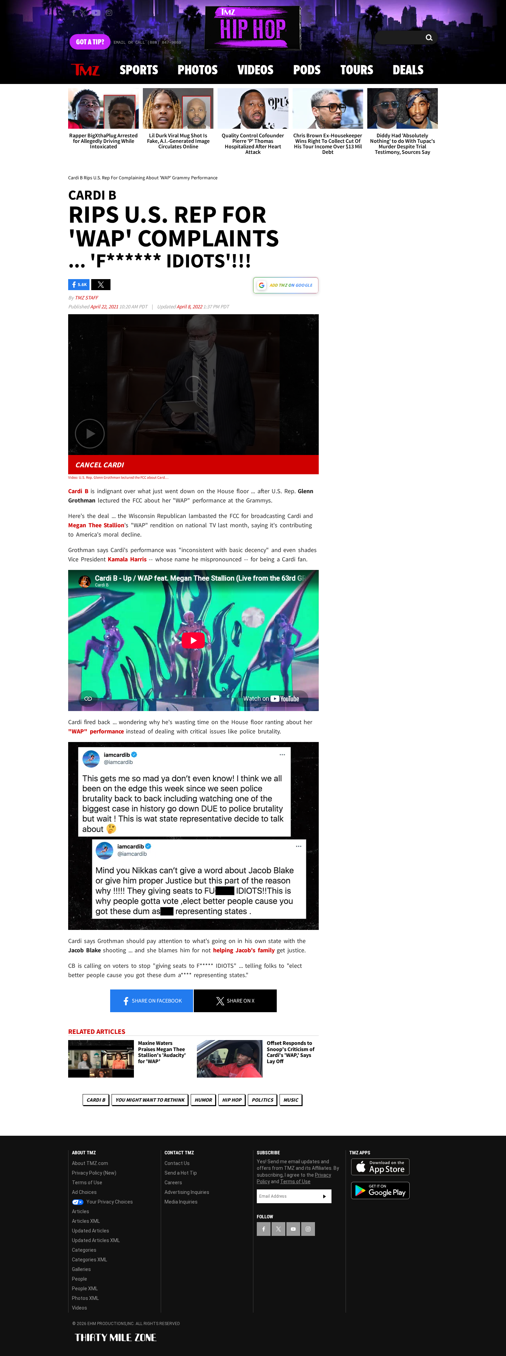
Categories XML (89, 1259)
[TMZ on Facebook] (74, 13)
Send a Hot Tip (181, 1173)
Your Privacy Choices (109, 1202)
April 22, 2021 (104, 306)
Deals (408, 70)
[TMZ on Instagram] (109, 13)
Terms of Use (87, 1182)
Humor (203, 1100)
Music (290, 1100)
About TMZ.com (90, 1163)
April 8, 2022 (190, 306)
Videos (255, 70)
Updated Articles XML (96, 1240)
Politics (262, 1100)
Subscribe (324, 1196)
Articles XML (86, 1221)
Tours (356, 70)
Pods (306, 70)
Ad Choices (84, 1192)
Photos (198, 70)
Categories (84, 1250)
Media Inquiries (181, 1202)
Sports (139, 70)
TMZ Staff (86, 297)
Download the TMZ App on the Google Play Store (380, 1190)
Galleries (81, 1269)
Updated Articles (90, 1230)
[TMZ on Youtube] (96, 12)
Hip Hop (231, 1100)
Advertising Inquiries (187, 1192)
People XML (85, 1288)
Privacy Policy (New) (94, 1173)
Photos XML (85, 1298)
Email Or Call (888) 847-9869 (147, 42)
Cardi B (95, 1100)
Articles (80, 1211)
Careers (173, 1182)
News (85, 70)
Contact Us (177, 1163)
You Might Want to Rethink (149, 1100)
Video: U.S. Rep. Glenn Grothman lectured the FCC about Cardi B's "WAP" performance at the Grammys (118, 477)
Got (90, 42)
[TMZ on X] (84, 13)
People (79, 1279)
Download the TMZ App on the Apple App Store (380, 1167)
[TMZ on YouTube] (293, 1229)
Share (156, 1000)
